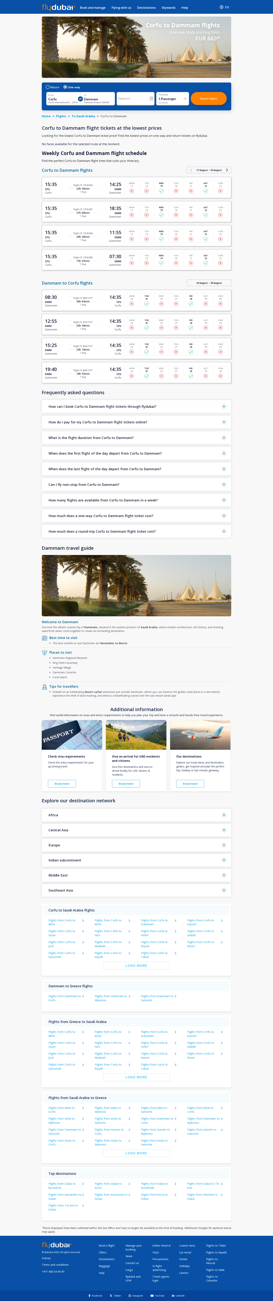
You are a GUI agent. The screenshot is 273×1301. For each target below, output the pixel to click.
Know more (62, 783)
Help (184, 8)
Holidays (184, 1266)
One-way (74, 87)
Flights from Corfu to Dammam (154, 922)
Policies (46, 1258)
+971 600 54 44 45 (53, 1271)
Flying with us (121, 8)
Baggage (104, 1266)
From (51, 95)
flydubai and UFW (133, 1278)
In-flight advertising (159, 1268)
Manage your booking (134, 1247)
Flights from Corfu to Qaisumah (61, 955)
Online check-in (161, 1245)
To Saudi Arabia (83, 116)
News (129, 1256)
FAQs (155, 1252)
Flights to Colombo (212, 1278)
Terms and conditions (55, 1264)
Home (46, 116)
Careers (183, 1273)
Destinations (146, 8)
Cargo (129, 1270)
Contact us (132, 1263)
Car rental (185, 1252)
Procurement (160, 1259)
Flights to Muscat (212, 1261)
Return (54, 87)
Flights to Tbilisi (216, 1245)
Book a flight (107, 1245)
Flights (61, 116)
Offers (102, 1252)
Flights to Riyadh (216, 1252)
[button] (136, 406)
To (85, 95)
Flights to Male (215, 1270)
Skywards (169, 8)
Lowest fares (187, 1245)
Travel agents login (160, 1278)
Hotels (183, 1259)
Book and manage (93, 8)
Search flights (208, 98)
